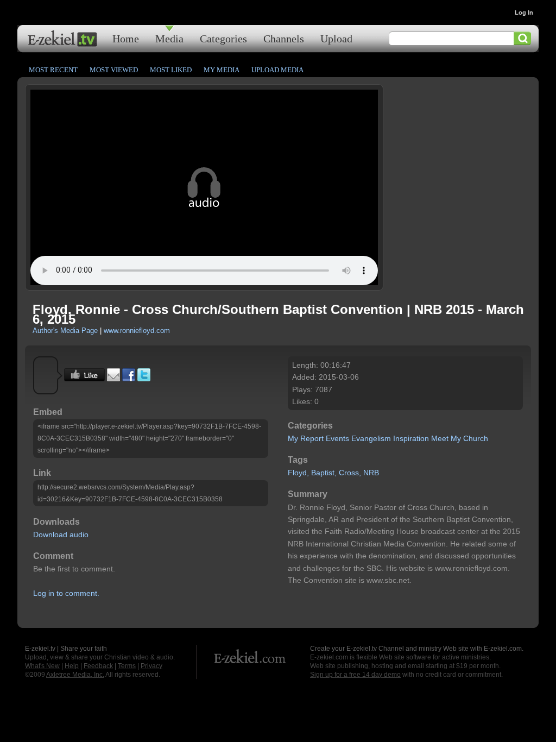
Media (169, 38)
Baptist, (324, 472)
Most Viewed (114, 70)
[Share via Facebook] (128, 378)
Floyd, (298, 472)
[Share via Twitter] (143, 378)
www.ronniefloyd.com (137, 330)
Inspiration (411, 438)
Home (125, 38)
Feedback (98, 666)
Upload (336, 38)
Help (72, 666)
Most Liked (171, 70)
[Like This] (84, 378)
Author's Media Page (65, 330)
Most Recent (53, 70)
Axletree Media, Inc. (75, 674)
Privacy (151, 666)
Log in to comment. (66, 593)
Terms (127, 666)
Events (337, 438)
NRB (371, 472)
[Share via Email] (113, 378)
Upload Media (277, 70)
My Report (306, 438)
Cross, (350, 472)
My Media (221, 70)
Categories (223, 38)
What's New (42, 666)
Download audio (61, 534)
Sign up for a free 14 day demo (355, 674)
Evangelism (371, 438)
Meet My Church (459, 438)
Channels (283, 38)
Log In (524, 12)
